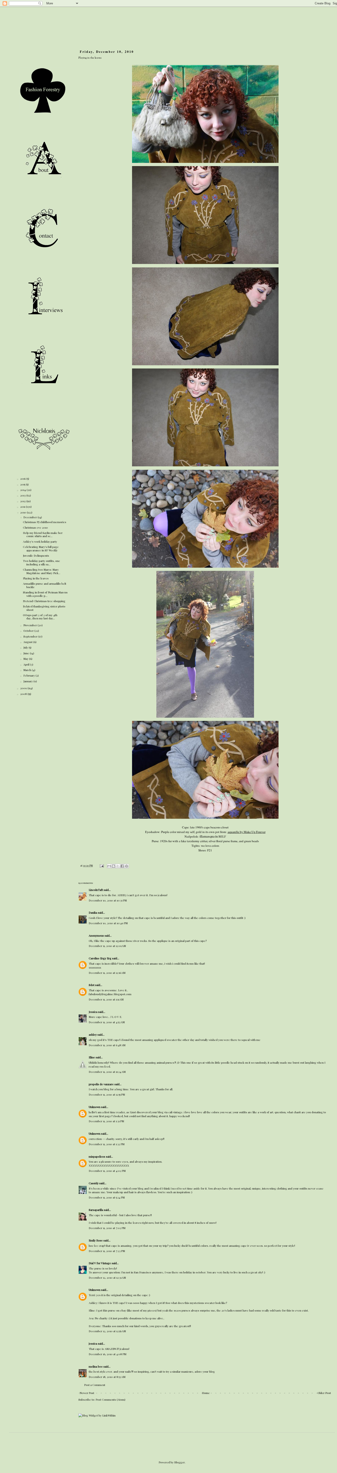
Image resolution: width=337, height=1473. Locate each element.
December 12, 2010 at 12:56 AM (107, 1331)
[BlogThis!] (113, 866)
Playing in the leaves (36, 578)
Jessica (93, 1012)
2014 (23, 490)
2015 (23, 484)
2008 (24, 694)
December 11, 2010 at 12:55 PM (107, 1094)
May (26, 658)
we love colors (210, 846)
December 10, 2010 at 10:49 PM (108, 923)
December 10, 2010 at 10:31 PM (108, 900)
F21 (209, 850)
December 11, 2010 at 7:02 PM (107, 1228)
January (28, 681)
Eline (92, 1057)
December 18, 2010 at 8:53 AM (107, 1377)
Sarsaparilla (96, 1210)
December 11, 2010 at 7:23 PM (107, 1251)
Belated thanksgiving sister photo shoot (44, 607)
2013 (23, 495)
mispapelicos (97, 1156)
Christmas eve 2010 (35, 527)
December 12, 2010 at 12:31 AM (107, 1277)
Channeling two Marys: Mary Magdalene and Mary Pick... (41, 571)
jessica (93, 1343)
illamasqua (207, 836)
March (27, 670)
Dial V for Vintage (100, 1263)
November (30, 625)
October (28, 630)
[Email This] (109, 866)
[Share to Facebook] (122, 866)
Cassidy (94, 1183)
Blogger (179, 1462)
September (30, 636)
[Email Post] (102, 865)
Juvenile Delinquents (36, 555)
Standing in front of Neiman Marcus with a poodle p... (45, 593)
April (26, 664)
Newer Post (87, 1393)
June (26, 653)
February (29, 675)
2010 (23, 512)
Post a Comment (94, 1385)
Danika (93, 912)
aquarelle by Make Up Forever (246, 832)
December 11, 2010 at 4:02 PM (107, 1171)
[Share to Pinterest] (126, 866)
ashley (93, 1034)
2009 (24, 688)
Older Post (324, 1393)
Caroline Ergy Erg (100, 958)
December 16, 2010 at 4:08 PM (107, 1354)
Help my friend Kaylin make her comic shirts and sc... (43, 534)
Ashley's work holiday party (40, 541)
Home (206, 1393)
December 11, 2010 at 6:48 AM (107, 1045)
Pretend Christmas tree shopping (44, 601)
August (28, 642)
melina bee (96, 1366)
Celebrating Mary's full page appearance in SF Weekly (41, 548)
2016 (23, 478)
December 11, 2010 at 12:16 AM (107, 972)
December (30, 517)
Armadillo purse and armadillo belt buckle (44, 585)
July (26, 647)
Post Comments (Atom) (110, 1399)
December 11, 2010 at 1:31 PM (106, 1121)
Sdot (91, 985)
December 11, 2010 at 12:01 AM (107, 946)
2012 (23, 501)
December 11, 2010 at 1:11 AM (106, 999)
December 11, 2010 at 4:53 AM (107, 1022)
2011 (23, 506)
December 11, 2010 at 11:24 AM (107, 1072)
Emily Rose (96, 1240)
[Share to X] (118, 866)
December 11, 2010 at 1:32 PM (106, 1144)
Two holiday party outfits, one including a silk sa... (41, 562)
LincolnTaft (96, 890)
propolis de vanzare (101, 1084)
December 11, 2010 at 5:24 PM (107, 1197)
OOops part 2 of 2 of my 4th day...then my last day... (40, 616)
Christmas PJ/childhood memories (44, 522)
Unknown (94, 1107)
